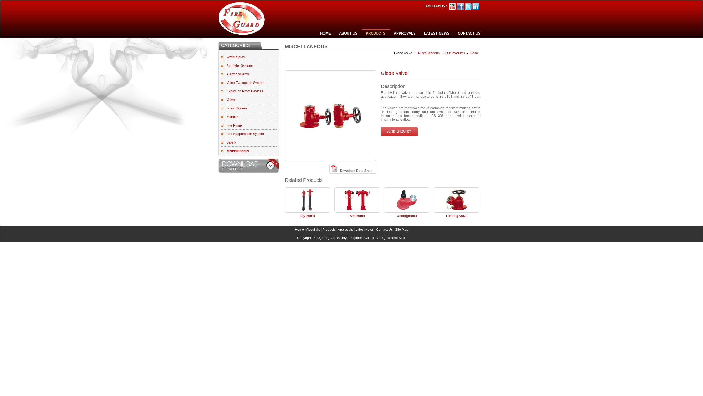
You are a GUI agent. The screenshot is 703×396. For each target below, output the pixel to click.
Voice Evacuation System (245, 83)
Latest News (437, 33)
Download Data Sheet (356, 171)
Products (376, 33)
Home (325, 33)
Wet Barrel (357, 216)
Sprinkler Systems (240, 66)
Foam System (237, 108)
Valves (231, 100)
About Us (348, 33)
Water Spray (236, 57)
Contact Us (469, 33)
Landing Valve (456, 216)
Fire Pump (234, 125)
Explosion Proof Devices (245, 91)
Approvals (405, 33)
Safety (231, 142)
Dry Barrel (307, 216)
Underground (407, 216)
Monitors (233, 117)
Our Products (455, 53)
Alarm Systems (238, 74)
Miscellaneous (429, 53)
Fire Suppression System (245, 134)
